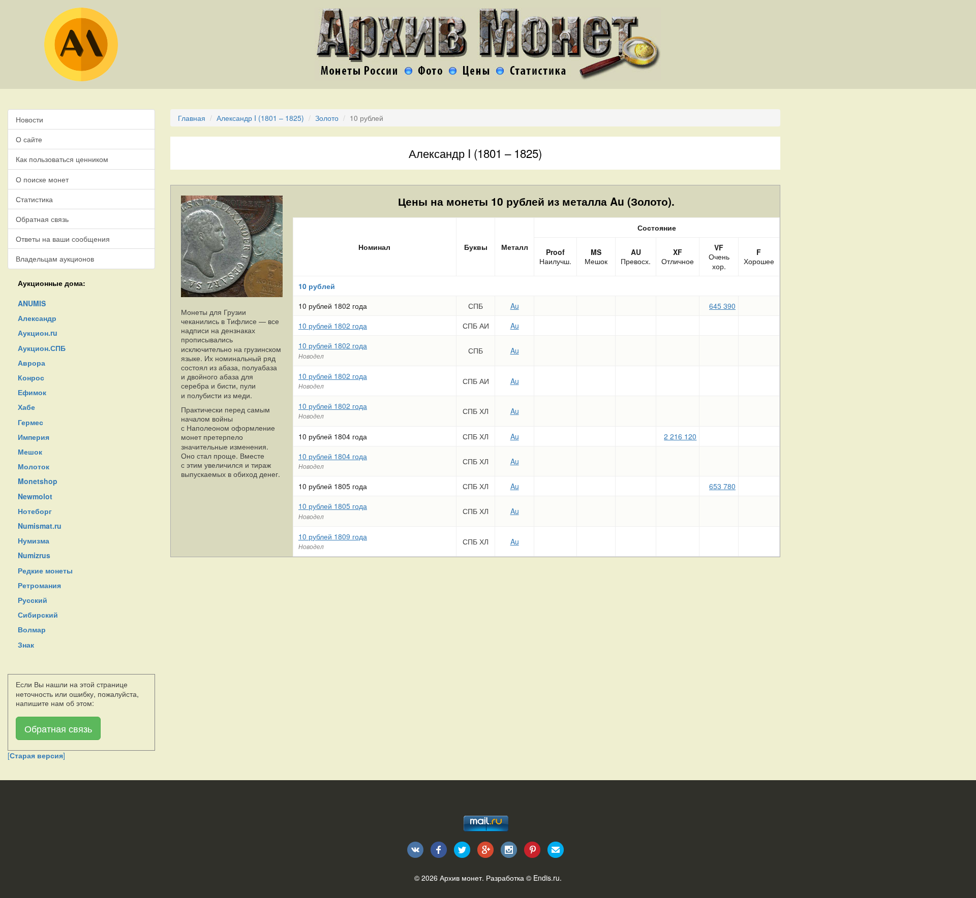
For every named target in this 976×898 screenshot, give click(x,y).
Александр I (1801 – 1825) (260, 118)
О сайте (29, 139)
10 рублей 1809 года (332, 536)
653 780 (722, 486)
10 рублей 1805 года (332, 506)
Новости (29, 119)
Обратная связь (42, 219)
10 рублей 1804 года (332, 456)
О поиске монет (42, 179)
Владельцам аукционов (55, 258)
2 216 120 (680, 436)
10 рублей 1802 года (332, 325)
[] (36, 755)
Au (514, 306)
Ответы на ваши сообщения (63, 239)
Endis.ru (546, 878)
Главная (191, 118)
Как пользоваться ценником (62, 159)
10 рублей (316, 286)
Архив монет (461, 878)
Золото (327, 118)
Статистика (34, 199)
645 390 (722, 306)
